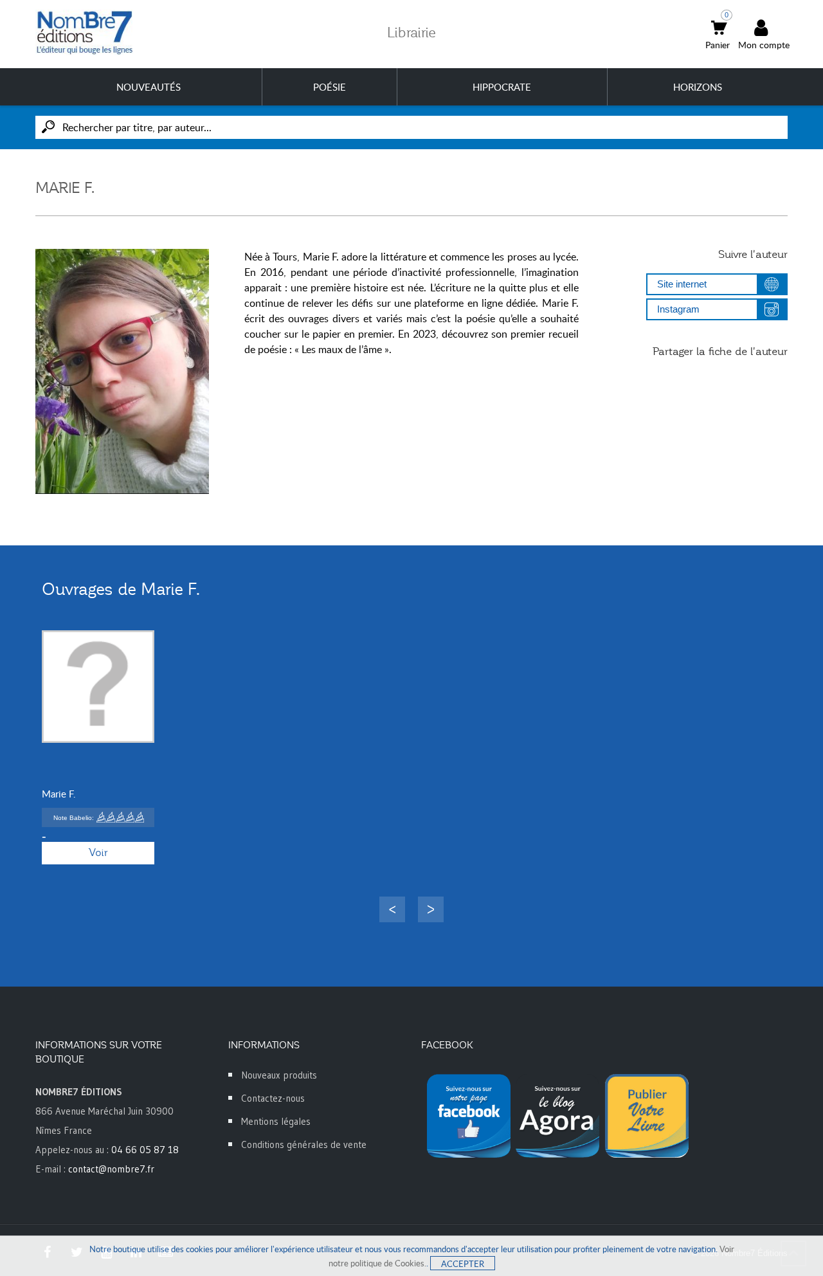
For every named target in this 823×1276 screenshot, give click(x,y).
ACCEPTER (462, 1264)
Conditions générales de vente (303, 1144)
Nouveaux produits (279, 1075)
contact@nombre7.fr (111, 1169)
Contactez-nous (273, 1098)
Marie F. (59, 793)
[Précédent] (392, 909)
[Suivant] (431, 909)
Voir (98, 853)
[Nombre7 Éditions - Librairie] (84, 32)
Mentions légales (276, 1121)
